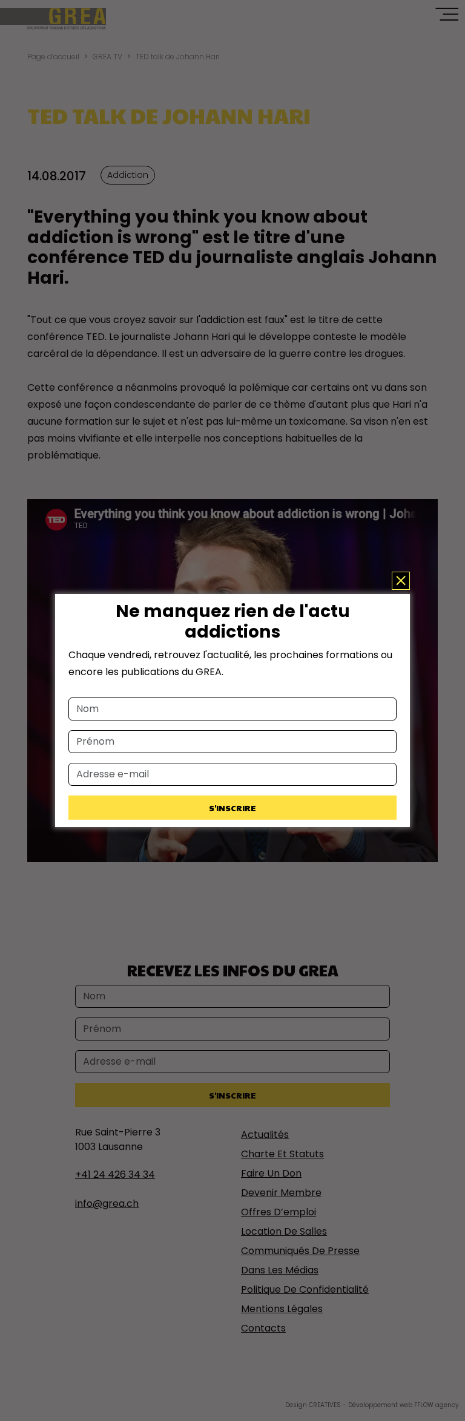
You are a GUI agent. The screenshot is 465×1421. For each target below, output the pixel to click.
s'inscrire (232, 808)
